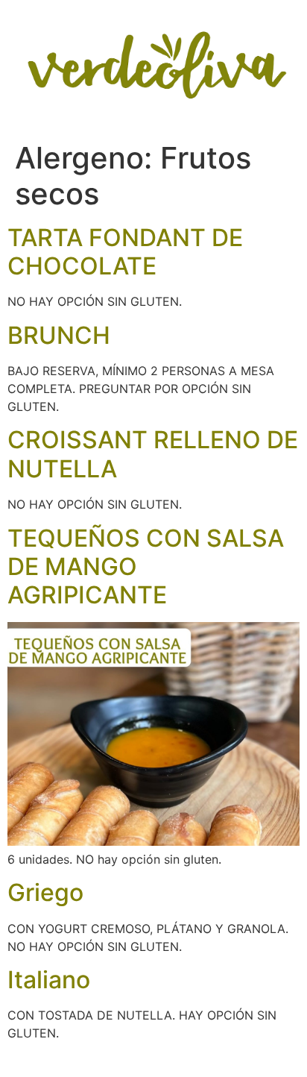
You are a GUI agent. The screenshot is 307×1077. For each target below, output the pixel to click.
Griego (45, 892)
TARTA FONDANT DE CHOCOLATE (125, 251)
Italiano (48, 979)
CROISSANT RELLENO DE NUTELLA (152, 454)
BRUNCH (58, 335)
